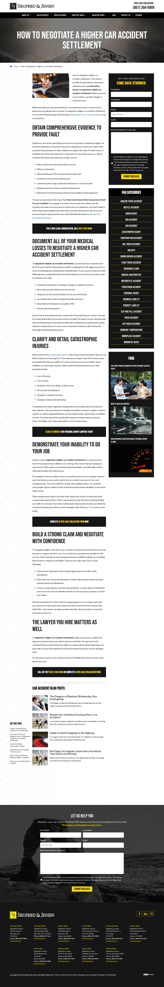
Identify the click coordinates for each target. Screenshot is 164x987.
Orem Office (86, 926)
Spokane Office (63, 948)
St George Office (112, 926)
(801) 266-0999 (143, 7)
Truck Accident (60, 15)
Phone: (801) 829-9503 (66, 938)
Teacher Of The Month (107, 975)
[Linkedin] (145, 913)
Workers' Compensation (131, 330)
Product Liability (131, 305)
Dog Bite (131, 250)
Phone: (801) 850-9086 (18, 938)
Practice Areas (78, 15)
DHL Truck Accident (131, 244)
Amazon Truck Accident (131, 201)
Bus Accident (131, 219)
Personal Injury (131, 293)
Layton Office (135, 926)
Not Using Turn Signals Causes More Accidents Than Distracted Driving (75, 752)
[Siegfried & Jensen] (32, 6)
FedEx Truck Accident (131, 262)
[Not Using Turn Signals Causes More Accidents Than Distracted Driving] (40, 758)
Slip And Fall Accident (131, 311)
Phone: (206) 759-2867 (114, 959)
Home (10, 66)
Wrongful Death (131, 342)
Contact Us (125, 15)
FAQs (114, 15)
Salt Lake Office (16, 926)
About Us (25, 15)
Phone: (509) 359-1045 (66, 959)
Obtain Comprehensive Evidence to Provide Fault (19, 729)
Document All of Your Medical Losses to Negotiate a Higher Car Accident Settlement (20, 737)
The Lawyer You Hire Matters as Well (20, 762)
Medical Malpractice (131, 275)
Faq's (88, 975)
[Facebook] (139, 913)
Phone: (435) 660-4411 (114, 938)
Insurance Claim (131, 268)
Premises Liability (131, 299)
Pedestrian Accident (131, 287)
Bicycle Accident (131, 207)
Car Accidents (43, 15)
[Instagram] (151, 913)
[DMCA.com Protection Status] (147, 974)
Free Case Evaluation (143, 3)
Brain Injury (131, 213)
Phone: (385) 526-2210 (138, 938)
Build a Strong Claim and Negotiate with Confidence (19, 756)
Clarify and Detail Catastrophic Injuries (17, 745)
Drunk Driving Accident (131, 256)
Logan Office (86, 948)
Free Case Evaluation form (72, 521)
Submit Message (131, 176)
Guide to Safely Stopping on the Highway (72, 732)
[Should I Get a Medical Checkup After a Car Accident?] (40, 721)
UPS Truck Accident (131, 324)
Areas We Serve (98, 15)
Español (139, 15)
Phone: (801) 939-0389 (90, 936)
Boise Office (38, 948)
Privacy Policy (71, 975)
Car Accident (131, 226)
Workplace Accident (131, 336)
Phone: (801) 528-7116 (42, 936)
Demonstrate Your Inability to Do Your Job (19, 751)
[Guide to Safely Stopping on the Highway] (40, 739)
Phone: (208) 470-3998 (42, 961)
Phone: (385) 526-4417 (90, 959)
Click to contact (53, 431)
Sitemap (81, 975)
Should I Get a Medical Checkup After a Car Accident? (74, 716)
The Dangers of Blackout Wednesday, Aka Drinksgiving (73, 698)
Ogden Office (63, 926)
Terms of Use (60, 975)
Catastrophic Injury (131, 232)
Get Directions (15, 941)
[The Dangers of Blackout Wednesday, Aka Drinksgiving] (40, 703)
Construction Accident (131, 238)
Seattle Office (111, 948)
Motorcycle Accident (131, 281)
